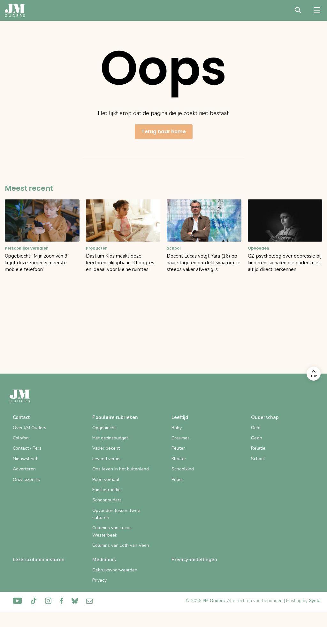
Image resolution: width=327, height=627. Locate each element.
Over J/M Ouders (29, 428)
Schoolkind (182, 469)
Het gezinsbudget (110, 438)
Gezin (256, 438)
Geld (256, 428)
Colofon (21, 438)
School (258, 459)
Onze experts (26, 479)
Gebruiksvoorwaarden (114, 570)
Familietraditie (106, 490)
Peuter (178, 448)
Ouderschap (265, 417)
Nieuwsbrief (25, 459)
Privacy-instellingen (194, 559)
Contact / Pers (27, 448)
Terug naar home (163, 131)
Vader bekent (106, 448)
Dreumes (180, 438)
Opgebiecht (104, 428)
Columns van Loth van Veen (120, 545)
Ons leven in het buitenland (120, 469)
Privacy (99, 580)
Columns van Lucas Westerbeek (112, 531)
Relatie (258, 448)
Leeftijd (179, 417)
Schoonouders (107, 500)
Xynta (315, 601)
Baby (176, 428)
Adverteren (24, 469)
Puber (177, 479)
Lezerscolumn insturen (39, 559)
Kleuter (178, 459)
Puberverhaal (105, 479)
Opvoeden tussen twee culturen (116, 514)
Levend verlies (107, 459)
